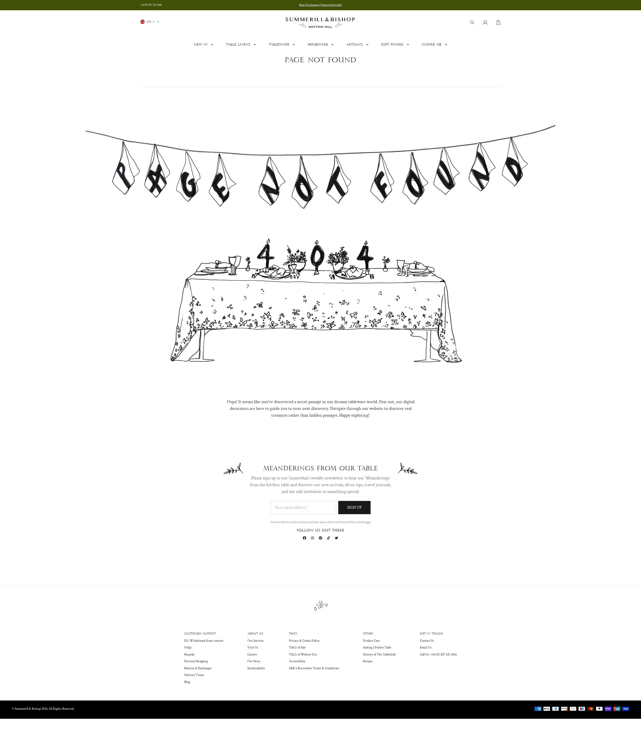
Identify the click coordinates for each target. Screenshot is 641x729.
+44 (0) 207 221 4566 (151, 5)
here (368, 522)
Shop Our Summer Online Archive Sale (320, 5)
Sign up (354, 507)
